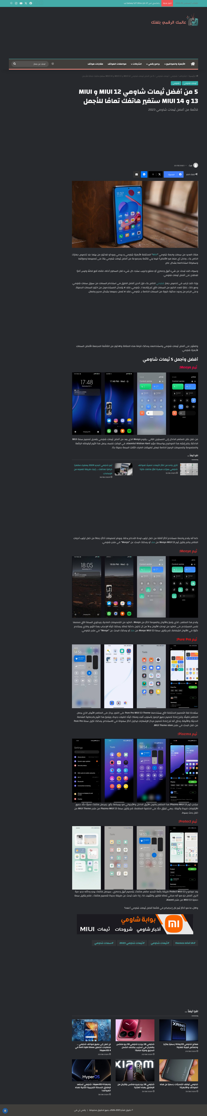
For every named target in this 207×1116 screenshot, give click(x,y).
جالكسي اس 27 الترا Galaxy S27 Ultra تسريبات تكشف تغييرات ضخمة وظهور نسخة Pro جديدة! (119, 3)
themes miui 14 (184, 943)
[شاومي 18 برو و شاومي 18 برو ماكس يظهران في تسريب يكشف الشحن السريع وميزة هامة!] (135, 1030)
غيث (190, 165)
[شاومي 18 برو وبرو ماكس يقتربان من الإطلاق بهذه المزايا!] (135, 1070)
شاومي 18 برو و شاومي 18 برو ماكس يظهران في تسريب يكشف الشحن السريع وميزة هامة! (135, 1047)
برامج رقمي (154, 64)
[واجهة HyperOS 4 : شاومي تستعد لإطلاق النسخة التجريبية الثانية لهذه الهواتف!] (91, 1070)
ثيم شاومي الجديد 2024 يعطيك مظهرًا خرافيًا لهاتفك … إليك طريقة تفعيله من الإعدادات (93, 469)
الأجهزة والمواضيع (175, 64)
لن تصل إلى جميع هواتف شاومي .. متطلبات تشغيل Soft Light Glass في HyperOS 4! (93, 1047)
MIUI (155, 254)
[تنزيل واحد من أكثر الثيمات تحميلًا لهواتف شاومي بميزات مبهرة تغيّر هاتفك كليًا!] (189, 469)
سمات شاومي (102, 943)
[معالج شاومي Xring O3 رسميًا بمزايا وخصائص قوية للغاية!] (178, 1030)
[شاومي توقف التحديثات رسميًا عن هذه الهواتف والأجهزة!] (178, 1070)
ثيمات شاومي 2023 (131, 943)
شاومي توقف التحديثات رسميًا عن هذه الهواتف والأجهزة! (179, 1086)
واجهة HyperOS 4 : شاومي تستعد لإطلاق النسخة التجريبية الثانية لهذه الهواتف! (93, 1087)
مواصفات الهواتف (117, 64)
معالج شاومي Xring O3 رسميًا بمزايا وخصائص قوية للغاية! (180, 1045)
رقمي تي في (80, 1110)
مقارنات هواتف (95, 64)
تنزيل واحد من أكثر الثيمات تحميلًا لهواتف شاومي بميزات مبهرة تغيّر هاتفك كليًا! (158, 467)
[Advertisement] (71, 33)
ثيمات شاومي (162, 76)
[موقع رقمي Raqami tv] (174, 19)
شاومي (173, 76)
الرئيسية (192, 76)
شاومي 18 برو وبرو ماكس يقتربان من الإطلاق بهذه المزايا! (135, 1086)
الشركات (137, 64)
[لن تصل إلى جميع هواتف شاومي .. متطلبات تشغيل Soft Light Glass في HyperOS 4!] (91, 1030)
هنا (153, 542)
